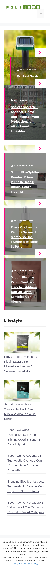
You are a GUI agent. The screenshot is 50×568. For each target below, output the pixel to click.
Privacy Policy (31, 563)
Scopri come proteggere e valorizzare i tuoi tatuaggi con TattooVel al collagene (26, 507)
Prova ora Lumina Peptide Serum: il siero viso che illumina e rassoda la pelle (25, 236)
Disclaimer (17, 563)
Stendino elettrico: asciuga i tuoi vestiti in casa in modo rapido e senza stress (26, 486)
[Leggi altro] (40, 52)
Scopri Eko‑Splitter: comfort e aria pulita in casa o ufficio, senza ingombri (25, 181)
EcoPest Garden (28, 76)
